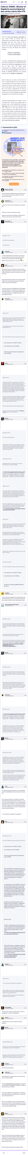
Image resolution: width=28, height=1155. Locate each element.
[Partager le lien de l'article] (3, 1153)
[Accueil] (4, 2)
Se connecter (8, 132)
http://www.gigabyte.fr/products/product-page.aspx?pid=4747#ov (14, 509)
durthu (6, 1017)
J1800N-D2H (19, 73)
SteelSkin (7, 593)
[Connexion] (22, 2)
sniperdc (7, 1063)
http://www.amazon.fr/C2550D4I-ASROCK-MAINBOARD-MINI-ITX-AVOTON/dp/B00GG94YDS (13, 645)
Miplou (6, 1113)
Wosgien (7, 964)
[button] (25, 2)
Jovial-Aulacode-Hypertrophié (12, 604)
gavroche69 (7, 221)
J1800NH (13, 73)
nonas (6, 363)
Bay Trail (19, 61)
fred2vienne (7, 200)
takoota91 (7, 251)
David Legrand (7, 31)
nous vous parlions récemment (16, 37)
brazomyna (7, 298)
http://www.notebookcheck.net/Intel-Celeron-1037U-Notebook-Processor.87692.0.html (14, 956)
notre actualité (14, 69)
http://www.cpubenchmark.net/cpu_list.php (14, 472)
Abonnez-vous (14, 184)
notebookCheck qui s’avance (12, 1083)
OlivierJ (6, 418)
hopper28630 (8, 1007)
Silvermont (18, 64)
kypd (6, 265)
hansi (6, 786)
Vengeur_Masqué (9, 189)
